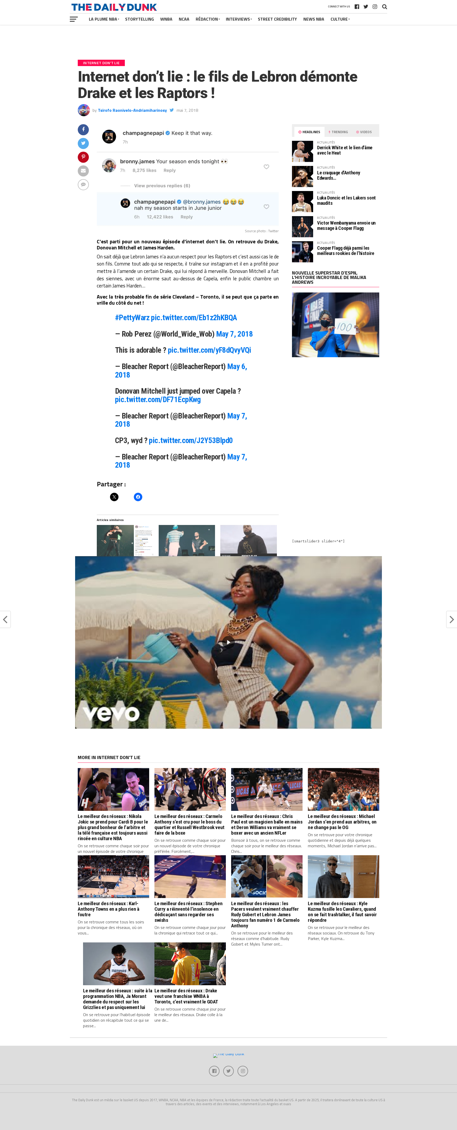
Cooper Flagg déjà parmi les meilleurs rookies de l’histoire (345, 250)
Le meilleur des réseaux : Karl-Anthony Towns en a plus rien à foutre (108, 909)
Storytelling (139, 19)
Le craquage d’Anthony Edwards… (338, 175)
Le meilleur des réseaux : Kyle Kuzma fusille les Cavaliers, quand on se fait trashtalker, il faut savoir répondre (342, 911)
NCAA (184, 19)
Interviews (238, 19)
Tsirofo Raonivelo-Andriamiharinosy (132, 110)
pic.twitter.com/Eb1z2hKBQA (194, 317)
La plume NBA (103, 19)
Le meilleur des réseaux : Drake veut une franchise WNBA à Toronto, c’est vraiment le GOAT (186, 996)
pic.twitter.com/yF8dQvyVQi (209, 350)
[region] (228, 642)
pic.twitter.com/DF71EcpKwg (158, 399)
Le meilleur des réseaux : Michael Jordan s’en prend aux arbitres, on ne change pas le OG (342, 821)
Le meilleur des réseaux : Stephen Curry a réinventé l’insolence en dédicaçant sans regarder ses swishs (188, 911)
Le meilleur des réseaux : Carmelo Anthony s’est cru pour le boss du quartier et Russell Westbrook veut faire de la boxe (189, 824)
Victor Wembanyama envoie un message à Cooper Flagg (346, 225)
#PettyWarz (132, 317)
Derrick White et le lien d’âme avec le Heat (344, 150)
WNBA (166, 19)
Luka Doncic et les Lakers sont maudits (346, 200)
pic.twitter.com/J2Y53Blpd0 (191, 440)
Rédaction (207, 19)
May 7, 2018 (234, 333)
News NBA (313, 19)
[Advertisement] (335, 408)
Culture (339, 19)
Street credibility (277, 19)
